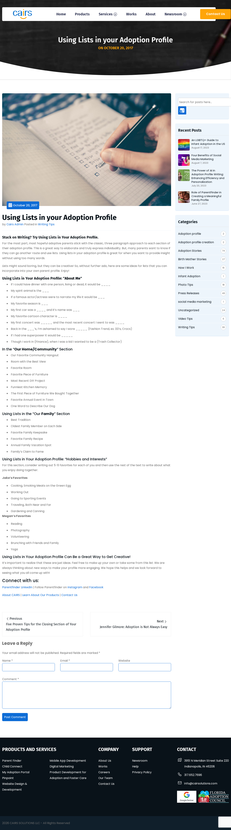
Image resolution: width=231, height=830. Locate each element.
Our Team (105, 778)
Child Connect (12, 766)
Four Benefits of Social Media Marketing (206, 157)
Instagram (74, 587)
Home (61, 14)
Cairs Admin (14, 224)
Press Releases (188, 293)
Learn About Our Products (40, 595)
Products (82, 14)
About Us (104, 761)
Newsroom (173, 14)
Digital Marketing (62, 766)
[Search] (182, 110)
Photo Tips (185, 285)
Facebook (96, 587)
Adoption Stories (190, 251)
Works (131, 14)
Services (106, 14)
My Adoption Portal (15, 772)
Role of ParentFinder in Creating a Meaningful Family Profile (206, 196)
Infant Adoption (189, 276)
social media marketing (194, 302)
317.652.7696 (193, 775)
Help (135, 766)
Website (124, 661)
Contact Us (215, 14)
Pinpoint (8, 778)
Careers (104, 772)
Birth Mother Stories (192, 259)
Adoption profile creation (196, 242)
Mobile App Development (68, 761)
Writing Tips (46, 224)
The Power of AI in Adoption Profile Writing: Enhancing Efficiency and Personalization (207, 176)
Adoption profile (189, 234)
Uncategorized (188, 310)
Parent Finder (11, 761)
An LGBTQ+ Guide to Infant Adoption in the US (208, 142)
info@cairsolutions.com (200, 783)
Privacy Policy (142, 772)
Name (7, 661)
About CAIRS (11, 595)
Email (65, 661)
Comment (10, 679)
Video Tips (185, 319)
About (151, 14)
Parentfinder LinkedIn (17, 587)
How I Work (186, 268)
